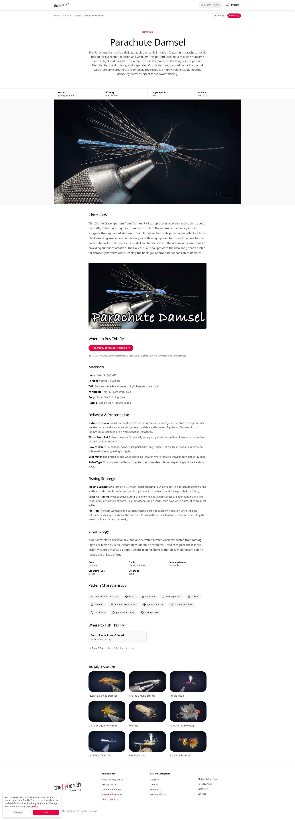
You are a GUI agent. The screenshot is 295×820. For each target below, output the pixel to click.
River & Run (98, 648)
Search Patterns (110, 799)
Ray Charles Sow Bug (182, 725)
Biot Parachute (137, 755)
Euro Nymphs (205, 783)
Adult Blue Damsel (99, 755)
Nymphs (154, 784)
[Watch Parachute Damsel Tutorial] (147, 295)
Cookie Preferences (112, 789)
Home (57, 15)
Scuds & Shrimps (158, 794)
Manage (18, 812)
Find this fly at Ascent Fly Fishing (109, 347)
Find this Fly (234, 15)
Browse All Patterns (112, 794)
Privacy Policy (109, 784)
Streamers (155, 789)
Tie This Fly (219, 15)
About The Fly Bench (112, 779)
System (235, 4)
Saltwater (203, 788)
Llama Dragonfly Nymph (102, 725)
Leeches (202, 793)
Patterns (67, 15)
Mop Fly (133, 725)
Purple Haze (177, 695)
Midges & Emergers (208, 779)
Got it (46, 812)
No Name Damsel (180, 755)
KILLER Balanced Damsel (102, 695)
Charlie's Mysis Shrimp (142, 695)
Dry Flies (78, 15)
